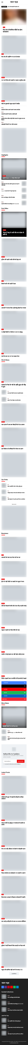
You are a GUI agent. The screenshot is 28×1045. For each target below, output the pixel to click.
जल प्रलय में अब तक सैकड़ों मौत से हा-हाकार (13, 424)
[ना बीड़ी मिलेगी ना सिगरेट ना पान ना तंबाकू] (14, 320)
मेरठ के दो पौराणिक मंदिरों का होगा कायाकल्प (12, 31)
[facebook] (2, 987)
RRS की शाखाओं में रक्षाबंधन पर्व (13, 6)
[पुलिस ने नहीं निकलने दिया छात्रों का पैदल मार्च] (14, 934)
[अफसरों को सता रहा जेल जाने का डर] (14, 545)
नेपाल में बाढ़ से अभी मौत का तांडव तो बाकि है (13, 233)
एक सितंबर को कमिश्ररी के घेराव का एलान (12, 449)
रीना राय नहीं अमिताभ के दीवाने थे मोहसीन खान (13, 849)
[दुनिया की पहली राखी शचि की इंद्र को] (14, 247)
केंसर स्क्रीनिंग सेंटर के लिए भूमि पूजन (15, 486)
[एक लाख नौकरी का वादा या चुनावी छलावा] (3, 392)
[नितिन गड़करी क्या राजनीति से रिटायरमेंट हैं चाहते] (14, 666)
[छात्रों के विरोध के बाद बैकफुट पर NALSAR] (24, 202)
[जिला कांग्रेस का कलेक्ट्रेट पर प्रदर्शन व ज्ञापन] (14, 861)
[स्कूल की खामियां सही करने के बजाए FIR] (14, 958)
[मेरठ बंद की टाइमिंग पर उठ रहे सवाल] (14, 45)
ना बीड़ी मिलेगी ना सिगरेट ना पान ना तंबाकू (12, 332)
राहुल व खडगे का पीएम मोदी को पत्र (10, 630)
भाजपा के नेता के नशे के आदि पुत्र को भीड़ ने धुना (13, 386)
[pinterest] (8, 987)
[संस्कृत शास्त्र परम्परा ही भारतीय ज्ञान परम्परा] (3, 491)
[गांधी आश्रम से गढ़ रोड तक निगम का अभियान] (3, 498)
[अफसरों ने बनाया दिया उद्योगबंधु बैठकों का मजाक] (14, 296)
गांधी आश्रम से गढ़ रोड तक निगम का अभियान (16, 499)
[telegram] (17, 987)
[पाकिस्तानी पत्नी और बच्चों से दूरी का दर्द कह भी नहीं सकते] (24, 183)
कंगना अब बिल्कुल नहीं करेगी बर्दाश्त (8, 197)
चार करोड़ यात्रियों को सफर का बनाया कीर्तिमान (13, 921)
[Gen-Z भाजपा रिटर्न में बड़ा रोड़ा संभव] (24, 190)
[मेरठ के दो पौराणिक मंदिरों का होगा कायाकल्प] (14, 17)
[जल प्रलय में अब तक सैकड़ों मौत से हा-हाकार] (14, 413)
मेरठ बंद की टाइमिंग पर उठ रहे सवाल (10, 57)
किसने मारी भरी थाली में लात (8, 284)
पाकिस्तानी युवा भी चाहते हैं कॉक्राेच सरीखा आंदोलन (12, 798)
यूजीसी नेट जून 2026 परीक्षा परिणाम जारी (11, 178)
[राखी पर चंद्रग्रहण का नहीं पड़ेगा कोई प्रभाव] (14, 642)
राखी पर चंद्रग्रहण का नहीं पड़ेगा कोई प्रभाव (12, 654)
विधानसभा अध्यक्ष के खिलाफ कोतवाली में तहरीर (13, 897)
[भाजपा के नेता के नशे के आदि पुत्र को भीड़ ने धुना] (14, 373)
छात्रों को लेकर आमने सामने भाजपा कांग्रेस (10, 109)
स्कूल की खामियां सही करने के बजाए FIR (11, 970)
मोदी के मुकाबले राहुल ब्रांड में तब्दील (10, 103)
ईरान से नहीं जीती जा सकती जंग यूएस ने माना (12, 581)
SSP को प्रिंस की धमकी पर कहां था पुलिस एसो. (13, 80)
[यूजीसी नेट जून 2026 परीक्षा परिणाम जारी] (14, 169)
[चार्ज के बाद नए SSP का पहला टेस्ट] (14, 344)
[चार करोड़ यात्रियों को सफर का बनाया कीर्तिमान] (14, 909)
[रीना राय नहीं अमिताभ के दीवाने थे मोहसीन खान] (14, 837)
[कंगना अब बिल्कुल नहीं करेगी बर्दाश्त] (24, 196)
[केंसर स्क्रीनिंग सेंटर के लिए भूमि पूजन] (3, 485)
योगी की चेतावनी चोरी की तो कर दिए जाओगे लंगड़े (13, 606)
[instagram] (5, 987)
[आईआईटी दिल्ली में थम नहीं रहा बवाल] (14, 717)
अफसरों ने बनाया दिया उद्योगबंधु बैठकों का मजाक (13, 308)
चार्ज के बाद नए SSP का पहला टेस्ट (10, 356)
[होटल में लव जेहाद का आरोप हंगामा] (3, 399)
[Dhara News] (14, 2)
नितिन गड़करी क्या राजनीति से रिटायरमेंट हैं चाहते (13, 678)
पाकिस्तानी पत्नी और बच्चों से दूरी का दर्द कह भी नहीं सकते (10, 184)
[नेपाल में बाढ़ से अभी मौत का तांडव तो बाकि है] (14, 220)
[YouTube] (11, 987)
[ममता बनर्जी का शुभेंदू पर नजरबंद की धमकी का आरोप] (14, 811)
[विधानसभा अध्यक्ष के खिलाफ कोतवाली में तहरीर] (14, 885)
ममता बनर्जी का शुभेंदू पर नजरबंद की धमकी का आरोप (13, 823)
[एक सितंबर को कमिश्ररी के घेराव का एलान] (14, 437)
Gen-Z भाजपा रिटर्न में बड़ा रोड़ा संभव (8, 191)
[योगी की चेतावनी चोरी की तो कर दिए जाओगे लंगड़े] (14, 593)
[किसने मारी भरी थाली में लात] (14, 272)
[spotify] (14, 987)
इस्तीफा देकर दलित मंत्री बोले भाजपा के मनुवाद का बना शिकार (13, 119)
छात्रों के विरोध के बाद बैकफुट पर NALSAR (10, 203)
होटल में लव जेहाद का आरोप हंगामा (14, 400)
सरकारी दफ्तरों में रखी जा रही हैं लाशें (9, 114)
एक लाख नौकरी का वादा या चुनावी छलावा (15, 393)
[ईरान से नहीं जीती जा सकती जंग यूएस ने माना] (14, 569)
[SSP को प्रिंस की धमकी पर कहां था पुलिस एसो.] (14, 68)
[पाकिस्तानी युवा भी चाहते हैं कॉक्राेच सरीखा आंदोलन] (14, 785)
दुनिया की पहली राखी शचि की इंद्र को (11, 259)
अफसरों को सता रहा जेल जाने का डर (10, 557)
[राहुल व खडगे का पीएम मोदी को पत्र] (14, 617)
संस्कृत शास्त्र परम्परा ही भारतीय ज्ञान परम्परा (16, 492)
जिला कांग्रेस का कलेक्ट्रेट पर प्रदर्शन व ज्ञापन (13, 873)
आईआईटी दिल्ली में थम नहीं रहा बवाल (9, 124)
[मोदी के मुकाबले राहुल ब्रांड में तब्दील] (14, 92)
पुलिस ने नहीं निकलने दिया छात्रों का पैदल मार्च (13, 945)
